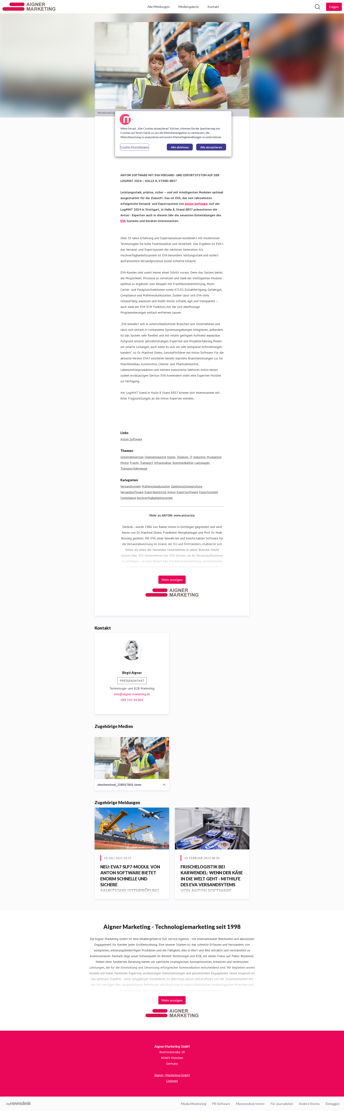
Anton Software (131, 439)
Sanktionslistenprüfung (186, 486)
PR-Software (221, 1104)
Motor (124, 463)
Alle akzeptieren (211, 147)
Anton (171, 492)
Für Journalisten (281, 1104)
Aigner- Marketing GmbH (172, 1075)
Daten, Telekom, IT (179, 457)
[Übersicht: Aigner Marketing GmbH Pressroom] (29, 6)
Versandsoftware (132, 492)
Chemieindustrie (155, 457)
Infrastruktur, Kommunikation (174, 463)
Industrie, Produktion (207, 457)
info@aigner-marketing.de (132, 694)
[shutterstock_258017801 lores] (132, 758)
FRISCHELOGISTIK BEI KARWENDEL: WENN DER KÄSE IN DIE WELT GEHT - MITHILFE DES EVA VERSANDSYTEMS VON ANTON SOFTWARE (212, 878)
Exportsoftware (187, 492)
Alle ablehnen (180, 147)
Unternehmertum (132, 457)
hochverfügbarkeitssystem (155, 498)
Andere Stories (309, 1104)
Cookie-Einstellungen (134, 147)
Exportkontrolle (155, 492)
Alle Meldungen (158, 7)
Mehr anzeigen (172, 580)
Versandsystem (130, 486)
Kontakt (213, 7)
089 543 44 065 (132, 700)
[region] (173, 134)
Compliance (128, 498)
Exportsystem (208, 492)
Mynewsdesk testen (250, 1104)
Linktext (172, 1081)
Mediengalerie (188, 7)
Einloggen (333, 1104)
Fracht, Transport (141, 463)
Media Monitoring (193, 1104)
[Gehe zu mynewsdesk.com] (18, 1104)
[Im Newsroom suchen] (317, 7)
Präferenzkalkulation (156, 486)
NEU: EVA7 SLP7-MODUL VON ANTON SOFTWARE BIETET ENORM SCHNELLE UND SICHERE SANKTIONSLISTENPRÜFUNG (130, 878)
